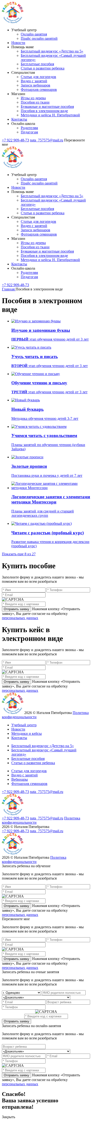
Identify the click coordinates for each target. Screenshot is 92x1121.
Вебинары (19, 779)
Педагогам (29, 132)
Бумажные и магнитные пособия (47, 107)
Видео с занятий (34, 81)
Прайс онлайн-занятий (39, 38)
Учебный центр (24, 725)
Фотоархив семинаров (39, 90)
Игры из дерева (33, 98)
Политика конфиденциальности (34, 859)
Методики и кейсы (26, 733)
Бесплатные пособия (37, 64)
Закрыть (8, 1117)
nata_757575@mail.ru (46, 140)
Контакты (19, 119)
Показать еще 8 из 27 (19, 554)
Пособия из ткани (35, 102)
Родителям (29, 128)
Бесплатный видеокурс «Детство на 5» (52, 51)
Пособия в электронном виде (44, 111)
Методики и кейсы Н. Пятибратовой (50, 115)
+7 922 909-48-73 (15, 140)
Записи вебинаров (35, 85)
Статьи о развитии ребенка (42, 68)
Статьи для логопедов (38, 77)
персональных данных (20, 618)
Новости (18, 43)
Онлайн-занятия (34, 34)
